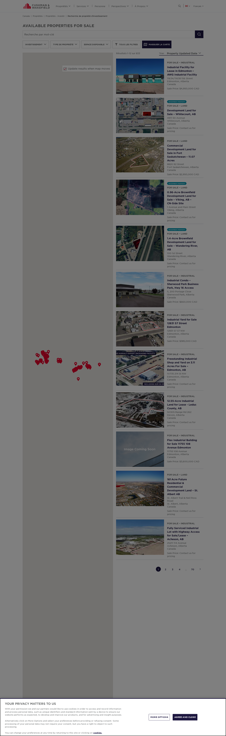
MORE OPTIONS (159, 717)
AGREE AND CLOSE (185, 717)
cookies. (97, 733)
